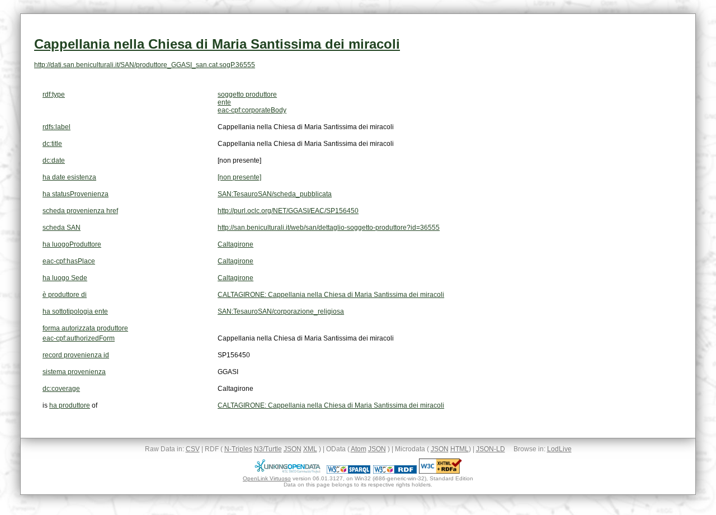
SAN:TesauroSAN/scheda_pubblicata (275, 194)
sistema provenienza (74, 372)
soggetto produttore (247, 94)
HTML (459, 449)
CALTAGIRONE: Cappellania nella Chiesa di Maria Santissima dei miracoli (331, 295)
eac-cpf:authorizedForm (79, 338)
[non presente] (239, 177)
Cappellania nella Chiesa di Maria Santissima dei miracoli (217, 43)
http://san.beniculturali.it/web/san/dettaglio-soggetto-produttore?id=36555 (329, 227)
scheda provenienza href (80, 211)
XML (310, 449)
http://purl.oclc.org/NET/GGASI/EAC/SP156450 (288, 211)
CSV (193, 449)
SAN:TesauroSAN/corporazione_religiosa (281, 311)
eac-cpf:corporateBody (252, 110)
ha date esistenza (69, 177)
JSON (293, 449)
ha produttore (69, 405)
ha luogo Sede (65, 278)
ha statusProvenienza (76, 194)
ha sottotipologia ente (75, 311)
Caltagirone (235, 244)
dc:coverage (61, 389)
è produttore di (65, 295)
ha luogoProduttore (72, 244)
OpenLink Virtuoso (267, 478)
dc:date (54, 160)
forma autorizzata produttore (85, 328)
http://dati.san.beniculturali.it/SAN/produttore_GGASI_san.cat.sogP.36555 (144, 65)
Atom (358, 449)
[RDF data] (395, 471)
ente (224, 102)
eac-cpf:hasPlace (69, 261)
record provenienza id (76, 355)
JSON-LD (490, 449)
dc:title (52, 144)
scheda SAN (62, 227)
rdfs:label (56, 127)
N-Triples (238, 449)
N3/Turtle (268, 449)
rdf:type (54, 94)
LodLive (559, 449)
